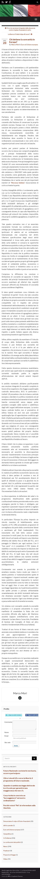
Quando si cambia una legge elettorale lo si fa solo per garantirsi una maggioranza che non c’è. (19, 788)
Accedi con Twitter (13, 715)
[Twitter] (6, 2)
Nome (6, 732)
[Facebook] (10, 2)
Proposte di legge (9, 855)
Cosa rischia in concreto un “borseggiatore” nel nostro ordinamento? (14, 798)
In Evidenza (7, 838)
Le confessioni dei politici (12, 842)
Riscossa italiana (17, 183)
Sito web (7, 742)
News (5, 846)
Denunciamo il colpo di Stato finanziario (16, 821)
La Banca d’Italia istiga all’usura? (19, 34)
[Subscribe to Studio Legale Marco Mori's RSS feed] (3, 2)
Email (6, 736)
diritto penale (8, 825)
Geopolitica (7, 834)
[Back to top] (35, 874)
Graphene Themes (17, 876)
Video (5, 859)
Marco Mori (15, 44)
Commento (8, 722)
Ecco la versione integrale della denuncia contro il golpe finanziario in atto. (21, 29)
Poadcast (6, 851)
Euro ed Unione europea (29, 44)
